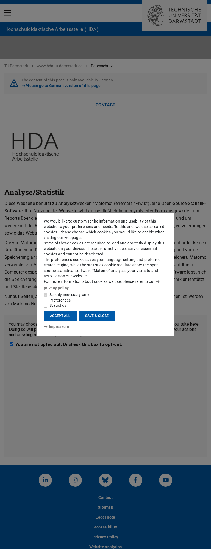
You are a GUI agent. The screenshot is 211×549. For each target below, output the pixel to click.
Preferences (60, 300)
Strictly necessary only (69, 294)
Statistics (57, 305)
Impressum (59, 326)
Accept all (60, 316)
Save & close (97, 316)
